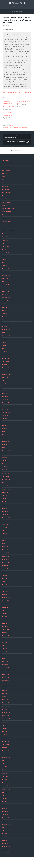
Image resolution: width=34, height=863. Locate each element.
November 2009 (6, 521)
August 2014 (5, 339)
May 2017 (4, 262)
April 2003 (4, 773)
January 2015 (5, 323)
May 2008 (4, 578)
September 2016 (6, 275)
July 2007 (4, 610)
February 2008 (5, 588)
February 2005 (5, 703)
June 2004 (4, 728)
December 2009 (6, 517)
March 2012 (5, 431)
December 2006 (6, 632)
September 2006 (6, 642)
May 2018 (4, 249)
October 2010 (5, 486)
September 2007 (6, 604)
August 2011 (5, 454)
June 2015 (4, 307)
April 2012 (4, 428)
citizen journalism (9, 127)
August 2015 (5, 300)
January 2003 (5, 776)
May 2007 (4, 616)
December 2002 (6, 779)
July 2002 (4, 795)
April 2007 (4, 620)
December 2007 (6, 594)
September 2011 (6, 450)
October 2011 (5, 447)
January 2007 (5, 629)
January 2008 (5, 591)
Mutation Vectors (6, 192)
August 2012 (5, 415)
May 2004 (4, 731)
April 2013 (4, 390)
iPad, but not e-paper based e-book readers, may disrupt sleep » (18, 142)
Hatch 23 (4, 173)
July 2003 (4, 763)
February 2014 (5, 358)
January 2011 (5, 476)
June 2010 (4, 498)
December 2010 (6, 479)
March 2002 (5, 808)
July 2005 (4, 687)
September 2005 (6, 680)
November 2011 (6, 444)
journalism (10, 129)
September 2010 (6, 489)
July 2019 (4, 243)
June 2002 (4, 798)
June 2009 (4, 537)
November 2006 (6, 635)
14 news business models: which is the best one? (23, 101)
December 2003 (6, 747)
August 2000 (5, 849)
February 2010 (5, 511)
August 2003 (5, 760)
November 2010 (6, 482)
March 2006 (5, 661)
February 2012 (5, 434)
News (3, 195)
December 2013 (6, 364)
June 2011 (4, 460)
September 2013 (6, 374)
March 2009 (5, 546)
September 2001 (6, 824)
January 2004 (5, 744)
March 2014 (5, 355)
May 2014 (4, 348)
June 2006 (4, 651)
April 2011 (4, 466)
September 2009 (6, 527)
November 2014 (6, 329)
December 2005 (6, 671)
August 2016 (5, 278)
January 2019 (5, 246)
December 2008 (6, 556)
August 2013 (5, 377)
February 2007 (5, 626)
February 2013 (5, 396)
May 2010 (4, 501)
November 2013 (6, 367)
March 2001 (5, 840)
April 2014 (4, 351)
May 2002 (4, 801)
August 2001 (5, 827)
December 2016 (6, 268)
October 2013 (5, 371)
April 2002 (4, 805)
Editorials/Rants (6, 167)
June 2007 (4, 613)
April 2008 (4, 581)
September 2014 (6, 335)
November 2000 (6, 846)
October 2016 (5, 272)
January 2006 (5, 667)
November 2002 (6, 782)
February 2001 (5, 843)
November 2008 (6, 559)
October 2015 (5, 294)
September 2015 (6, 297)
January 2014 (5, 361)
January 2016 (5, 284)
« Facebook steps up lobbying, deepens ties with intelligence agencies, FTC (15, 136)
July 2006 (4, 648)
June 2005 (4, 690)
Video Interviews (6, 221)
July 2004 (4, 725)
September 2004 (6, 719)
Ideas (3, 176)
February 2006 (5, 664)
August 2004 (5, 722)
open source (16, 129)
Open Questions (6, 199)
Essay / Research (6, 170)
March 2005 (5, 699)
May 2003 (4, 770)
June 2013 (4, 383)
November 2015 (6, 291)
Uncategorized (5, 218)
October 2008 (5, 562)
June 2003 (4, 766)
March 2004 (5, 738)
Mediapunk (10, 125)
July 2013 (4, 380)
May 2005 (4, 693)
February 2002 (5, 811)
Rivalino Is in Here (6, 211)
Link (3, 183)
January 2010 (5, 514)
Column (4, 163)
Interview (4, 179)
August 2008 (5, 568)
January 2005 (5, 706)
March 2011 (5, 470)
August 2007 (5, 607)
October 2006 (5, 639)
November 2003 (6, 750)
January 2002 (5, 814)
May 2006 (4, 655)
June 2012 (4, 422)
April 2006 (4, 658)
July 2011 (4, 457)
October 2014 (5, 332)
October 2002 (5, 786)
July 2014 (4, 342)
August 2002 (5, 792)
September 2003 (6, 757)
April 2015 (4, 313)
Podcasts (4, 205)
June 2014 (4, 345)
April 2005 (4, 696)
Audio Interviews (6, 160)
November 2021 (6, 233)
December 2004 (6, 709)
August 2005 (5, 683)
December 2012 (6, 403)
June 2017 (4, 259)
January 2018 (5, 252)
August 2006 (5, 645)
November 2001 (6, 817)
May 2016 (4, 281)
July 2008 (4, 572)
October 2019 (5, 240)
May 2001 (4, 833)
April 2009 (4, 543)
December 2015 (6, 288)
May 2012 (4, 425)
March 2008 (5, 584)
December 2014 (6, 326)
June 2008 (4, 575)
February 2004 (5, 741)
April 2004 (4, 734)
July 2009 (4, 533)
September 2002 (6, 789)
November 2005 (6, 674)
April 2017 (4, 265)
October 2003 (5, 754)
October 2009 (5, 524)
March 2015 (5, 316)
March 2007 (5, 623)
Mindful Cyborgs (6, 189)
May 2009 (4, 540)
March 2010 (5, 508)
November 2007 (6, 597)
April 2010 (4, 505)
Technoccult (17, 3)
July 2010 (4, 495)
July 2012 (4, 419)
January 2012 (5, 438)
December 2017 (6, 256)
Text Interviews (6, 214)
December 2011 (6, 441)
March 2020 (5, 237)
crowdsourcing (17, 127)
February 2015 (5, 320)
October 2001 (5, 821)
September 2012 (6, 412)
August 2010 (5, 492)
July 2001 (4, 830)
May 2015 (4, 310)
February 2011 (5, 473)
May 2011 (4, 463)
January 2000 (5, 853)
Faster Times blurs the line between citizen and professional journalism (17, 20)
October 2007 (5, 600)
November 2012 (6, 406)
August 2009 (5, 530)
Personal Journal (6, 202)
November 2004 (6, 712)
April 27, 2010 (6, 25)
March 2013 (5, 393)
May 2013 (4, 387)
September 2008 (6, 565)
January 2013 (5, 399)
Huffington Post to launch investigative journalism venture (8, 114)
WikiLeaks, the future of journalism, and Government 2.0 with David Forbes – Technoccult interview (9, 103)
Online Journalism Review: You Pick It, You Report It (17, 92)
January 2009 (5, 553)
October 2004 (5, 715)
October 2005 (5, 677)
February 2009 (5, 549)
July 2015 (4, 304)
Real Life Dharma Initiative (8, 208)
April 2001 (4, 837)
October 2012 (5, 409)
